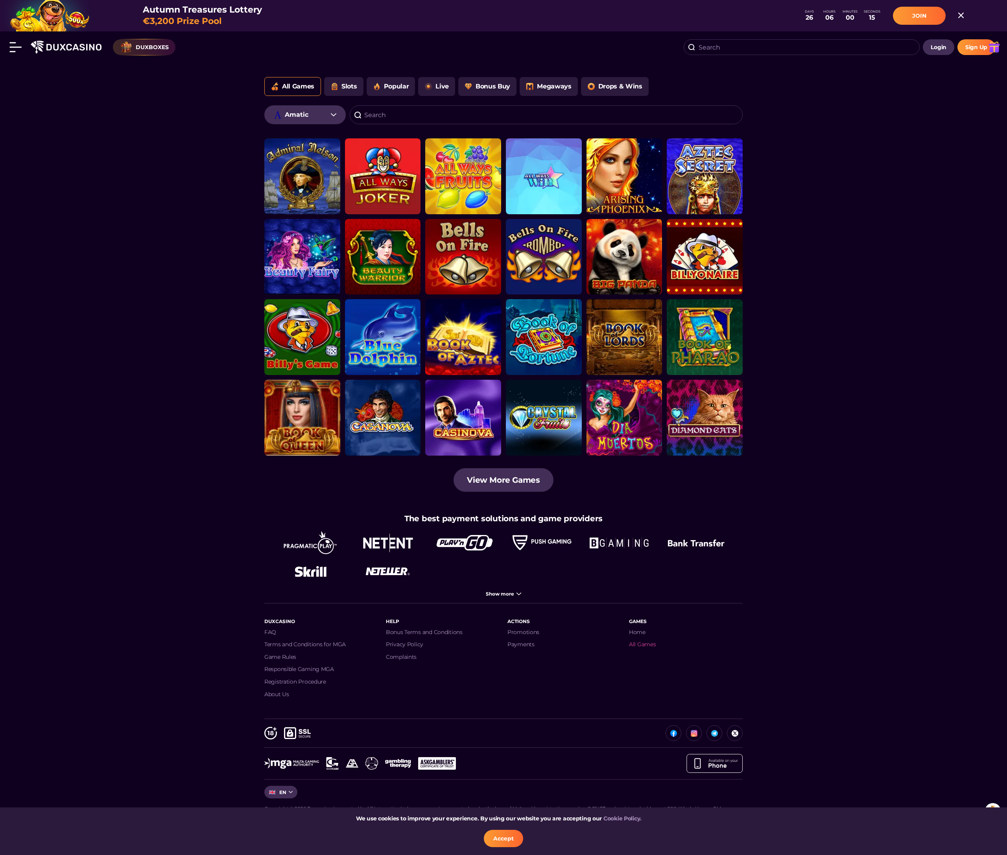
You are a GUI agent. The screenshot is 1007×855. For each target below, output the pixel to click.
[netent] (388, 542)
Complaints (401, 656)
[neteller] (388, 571)
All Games (642, 644)
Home (637, 632)
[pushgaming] (542, 542)
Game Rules (280, 656)
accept (503, 838)
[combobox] (802, 47)
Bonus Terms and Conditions (424, 632)
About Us (276, 694)
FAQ (270, 632)
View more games (503, 480)
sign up (976, 47)
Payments (521, 644)
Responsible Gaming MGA (299, 669)
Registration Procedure (295, 681)
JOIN (919, 15)
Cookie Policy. (622, 818)
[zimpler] (696, 542)
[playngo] (465, 542)
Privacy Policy (404, 644)
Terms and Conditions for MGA (305, 644)
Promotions (523, 632)
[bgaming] (619, 542)
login (938, 47)
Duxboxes (152, 47)
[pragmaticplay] (311, 542)
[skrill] (311, 571)
